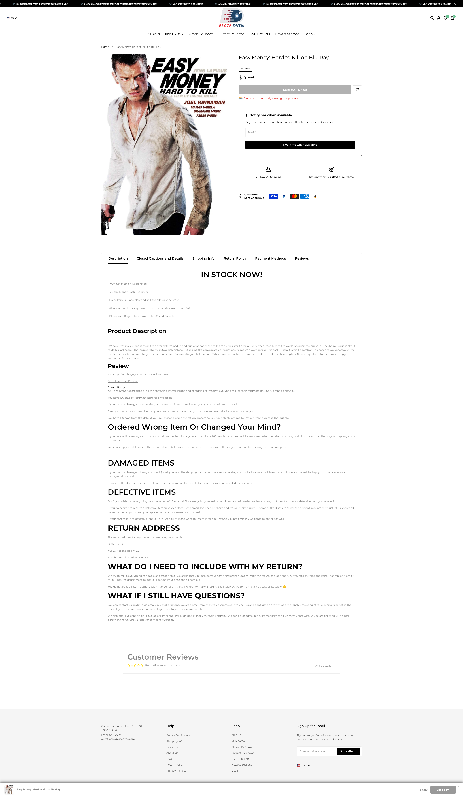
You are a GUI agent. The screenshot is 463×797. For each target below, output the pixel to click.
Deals (235, 770)
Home (105, 46)
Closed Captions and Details (160, 258)
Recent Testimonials (179, 735)
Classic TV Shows (242, 747)
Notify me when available (300, 144)
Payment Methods (270, 258)
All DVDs (237, 735)
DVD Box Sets (240, 758)
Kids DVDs (238, 741)
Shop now (443, 789)
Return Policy (235, 258)
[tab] (116, 387)
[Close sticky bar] (458, 786)
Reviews (302, 258)
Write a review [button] (324, 666)
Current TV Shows (243, 753)
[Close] (454, 4)
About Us (172, 753)
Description (118, 258)
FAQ (169, 758)
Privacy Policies (176, 770)
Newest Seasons (242, 764)
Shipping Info (203, 258)
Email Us (172, 747)
